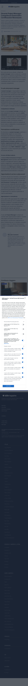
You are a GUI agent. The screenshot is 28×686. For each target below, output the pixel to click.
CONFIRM (8, 386)
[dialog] (14, 343)
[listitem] (14, 321)
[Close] (25, 298)
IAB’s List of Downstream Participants (15, 317)
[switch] (23, 324)
